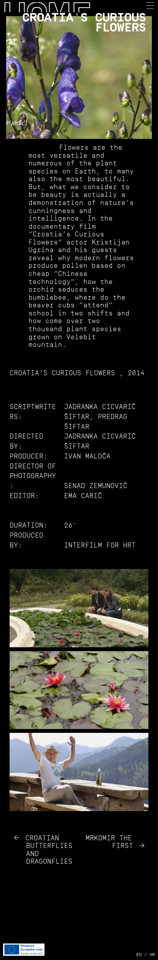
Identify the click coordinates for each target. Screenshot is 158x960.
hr (152, 954)
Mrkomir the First (109, 841)
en (139, 954)
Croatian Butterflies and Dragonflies (49, 849)
